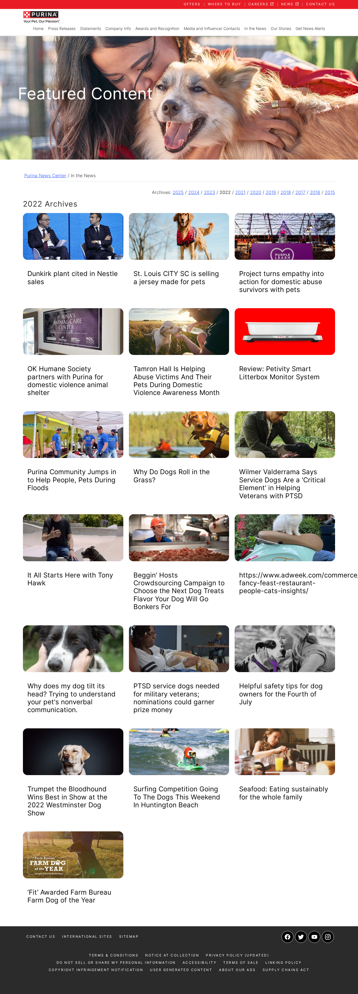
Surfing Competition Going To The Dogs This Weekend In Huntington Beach (176, 797)
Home (38, 28)
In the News (255, 28)
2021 (240, 192)
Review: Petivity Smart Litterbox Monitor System (279, 373)
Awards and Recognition (157, 28)
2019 (271, 192)
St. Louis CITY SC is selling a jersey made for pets (176, 278)
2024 (193, 192)
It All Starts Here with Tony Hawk (70, 579)
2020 (255, 192)
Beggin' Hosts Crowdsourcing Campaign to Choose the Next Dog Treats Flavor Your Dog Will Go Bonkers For (179, 591)
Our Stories (281, 28)
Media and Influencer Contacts (212, 28)
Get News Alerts (310, 28)
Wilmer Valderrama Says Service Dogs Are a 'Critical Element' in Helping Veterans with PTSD (282, 484)
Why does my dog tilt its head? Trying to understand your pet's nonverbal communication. (71, 698)
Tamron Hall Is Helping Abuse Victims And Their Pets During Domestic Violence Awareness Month (176, 381)
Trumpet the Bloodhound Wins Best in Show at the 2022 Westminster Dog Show (67, 801)
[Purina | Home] (41, 16)
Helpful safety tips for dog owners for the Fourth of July (281, 694)
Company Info (118, 28)
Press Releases (62, 28)
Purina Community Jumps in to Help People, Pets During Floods (71, 480)
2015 (330, 192)
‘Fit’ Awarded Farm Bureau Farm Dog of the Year (69, 896)
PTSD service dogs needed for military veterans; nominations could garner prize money (176, 698)
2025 (178, 192)
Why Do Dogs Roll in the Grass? (171, 476)
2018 (286, 192)
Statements (90, 28)
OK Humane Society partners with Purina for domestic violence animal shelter (67, 381)
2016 (315, 192)
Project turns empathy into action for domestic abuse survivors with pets (281, 282)
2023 (209, 192)
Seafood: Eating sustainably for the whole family (283, 793)
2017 (300, 192)
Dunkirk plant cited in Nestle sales (72, 278)
